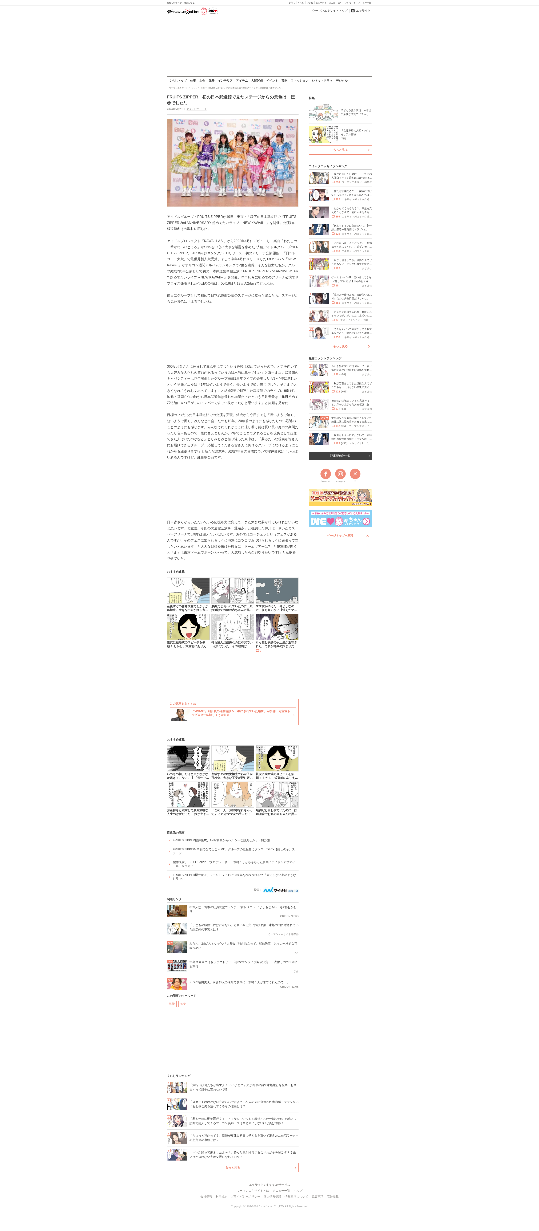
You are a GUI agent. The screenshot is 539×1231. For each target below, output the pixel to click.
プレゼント (350, 2)
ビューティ (321, 2)
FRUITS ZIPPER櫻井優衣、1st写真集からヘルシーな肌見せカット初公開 (221, 840)
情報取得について (296, 1196)
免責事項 (317, 1196)
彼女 (183, 1004)
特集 (312, 98)
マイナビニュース (197, 109)
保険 (212, 80)
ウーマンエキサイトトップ (330, 10)
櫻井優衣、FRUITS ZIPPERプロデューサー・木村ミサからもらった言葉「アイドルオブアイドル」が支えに (234, 864)
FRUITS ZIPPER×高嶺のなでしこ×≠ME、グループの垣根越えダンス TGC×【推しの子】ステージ (234, 851)
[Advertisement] (269, 46)
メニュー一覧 (364, 2)
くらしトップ (178, 80)
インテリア (225, 80)
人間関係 (257, 80)
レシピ (310, 2)
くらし (301, 2)
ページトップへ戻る (340, 535)
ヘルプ (298, 1190)
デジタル (342, 80)
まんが (332, 2)
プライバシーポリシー (245, 1196)
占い (340, 2)
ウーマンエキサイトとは (253, 1190)
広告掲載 (333, 1196)
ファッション (299, 80)
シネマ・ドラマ (322, 80)
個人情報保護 (272, 1196)
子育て (292, 2)
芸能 (284, 80)
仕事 (193, 80)
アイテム (242, 80)
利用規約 (221, 1196)
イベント (272, 80)
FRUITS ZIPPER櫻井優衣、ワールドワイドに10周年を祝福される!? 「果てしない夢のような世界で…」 (234, 876)
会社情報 (206, 1196)
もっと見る (232, 1167)
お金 (202, 80)
